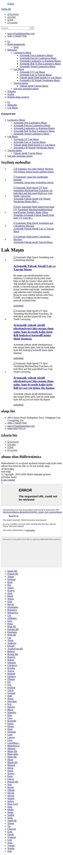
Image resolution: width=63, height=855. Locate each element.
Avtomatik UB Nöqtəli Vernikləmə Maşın (40, 80)
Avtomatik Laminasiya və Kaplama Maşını (40, 61)
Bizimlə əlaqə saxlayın (18, 97)
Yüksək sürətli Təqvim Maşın (34, 86)
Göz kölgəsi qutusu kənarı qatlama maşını (33, 171)
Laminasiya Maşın (22, 52)
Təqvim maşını (20, 83)
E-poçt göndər (8, 480)
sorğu (16, 305)
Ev (8, 41)
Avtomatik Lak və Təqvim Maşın (36, 74)
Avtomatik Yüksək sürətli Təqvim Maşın (33, 242)
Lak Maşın (18, 69)
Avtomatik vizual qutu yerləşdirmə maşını (33, 182)
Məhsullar (12, 50)
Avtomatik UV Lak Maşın (32, 72)
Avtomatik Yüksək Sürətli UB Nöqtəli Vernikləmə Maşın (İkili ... (31, 200)
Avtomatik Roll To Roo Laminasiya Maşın (40, 63)
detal (21, 305)
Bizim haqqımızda (16, 44)
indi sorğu (6, 471)
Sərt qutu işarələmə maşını (26, 88)
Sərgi (16, 47)
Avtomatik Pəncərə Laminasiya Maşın (38, 58)
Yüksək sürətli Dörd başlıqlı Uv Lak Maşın (40, 77)
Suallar (10, 94)
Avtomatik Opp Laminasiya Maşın (36, 55)
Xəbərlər (11, 91)
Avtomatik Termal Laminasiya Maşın (37, 66)
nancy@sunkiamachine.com (21, 33)
